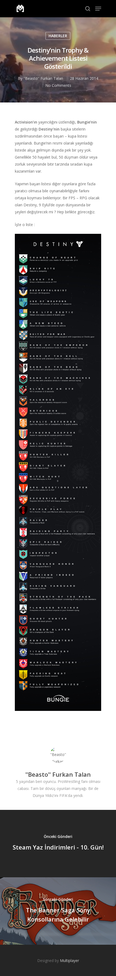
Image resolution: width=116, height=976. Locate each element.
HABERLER (58, 35)
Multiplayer (69, 960)
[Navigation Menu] (98, 8)
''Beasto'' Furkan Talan (43, 78)
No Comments (58, 85)
